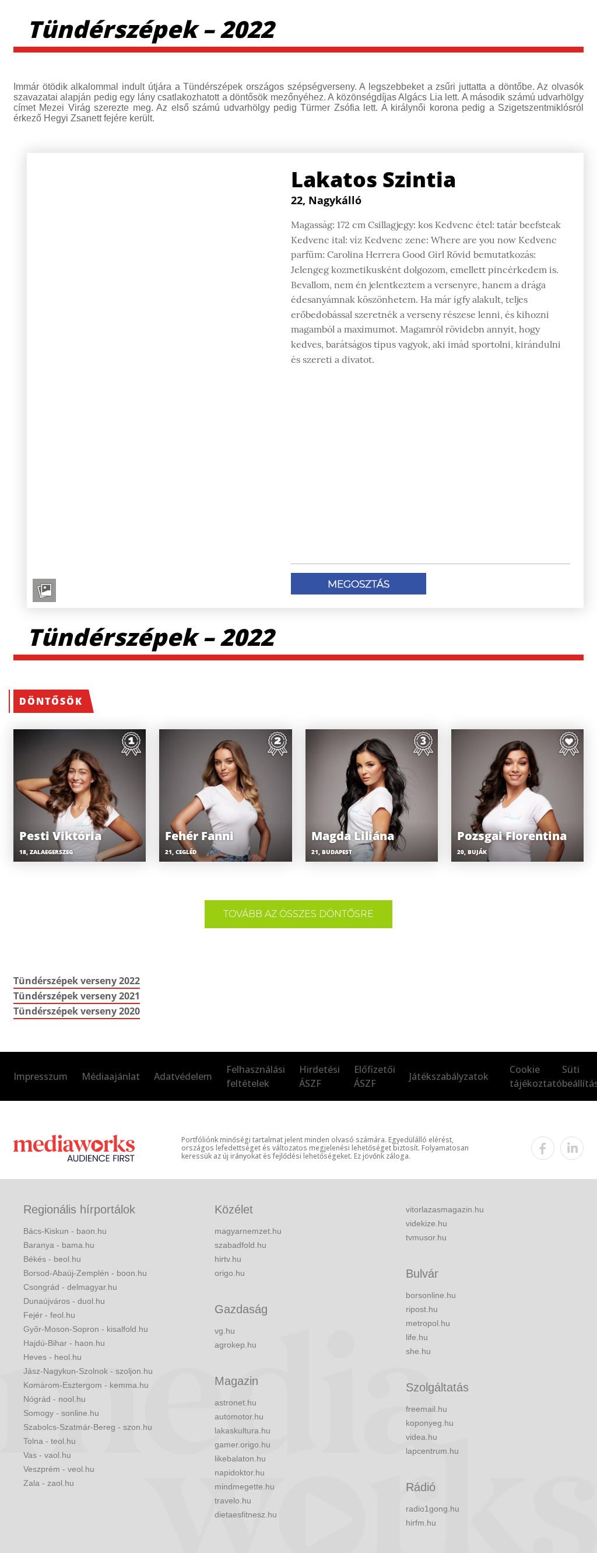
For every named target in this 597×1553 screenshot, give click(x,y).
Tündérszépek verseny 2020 (76, 1011)
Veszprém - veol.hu (58, 1469)
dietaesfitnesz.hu (246, 1514)
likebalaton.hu (240, 1458)
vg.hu (225, 1330)
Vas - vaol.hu (47, 1455)
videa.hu (421, 1437)
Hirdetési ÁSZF (319, 1076)
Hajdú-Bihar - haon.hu (64, 1343)
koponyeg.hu (430, 1423)
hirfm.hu (421, 1522)
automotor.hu (239, 1416)
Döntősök (51, 701)
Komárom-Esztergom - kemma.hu (86, 1385)
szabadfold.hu (240, 1245)
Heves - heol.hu (52, 1357)
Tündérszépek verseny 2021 (76, 995)
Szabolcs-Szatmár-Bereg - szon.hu (87, 1427)
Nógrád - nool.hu (54, 1399)
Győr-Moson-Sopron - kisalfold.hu (85, 1329)
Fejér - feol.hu (49, 1315)
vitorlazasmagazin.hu (445, 1209)
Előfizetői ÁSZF (374, 1076)
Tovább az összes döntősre (298, 913)
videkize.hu (426, 1223)
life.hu (417, 1337)
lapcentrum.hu (432, 1451)
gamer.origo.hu (243, 1444)
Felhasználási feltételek (255, 1076)
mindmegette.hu (245, 1486)
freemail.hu (426, 1409)
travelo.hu (233, 1500)
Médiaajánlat (111, 1076)
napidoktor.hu (240, 1472)
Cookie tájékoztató (536, 1076)
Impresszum (40, 1076)
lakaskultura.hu (243, 1430)
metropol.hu (428, 1323)
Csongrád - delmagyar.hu (70, 1287)
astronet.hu (236, 1402)
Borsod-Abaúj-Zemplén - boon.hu (85, 1273)
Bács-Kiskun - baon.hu (65, 1231)
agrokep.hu (236, 1344)
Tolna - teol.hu (49, 1441)
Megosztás (358, 584)
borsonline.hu (431, 1295)
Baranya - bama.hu (58, 1245)
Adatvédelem (183, 1076)
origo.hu (230, 1273)
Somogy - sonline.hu (61, 1413)
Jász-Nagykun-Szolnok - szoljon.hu (88, 1371)
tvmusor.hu (426, 1237)
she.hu (418, 1351)
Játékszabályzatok (449, 1076)
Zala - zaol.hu (48, 1483)
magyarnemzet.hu (248, 1231)
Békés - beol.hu (52, 1259)
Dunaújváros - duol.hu (64, 1301)
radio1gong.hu (432, 1508)
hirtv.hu (228, 1259)
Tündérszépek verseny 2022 (76, 980)
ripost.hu (422, 1309)
